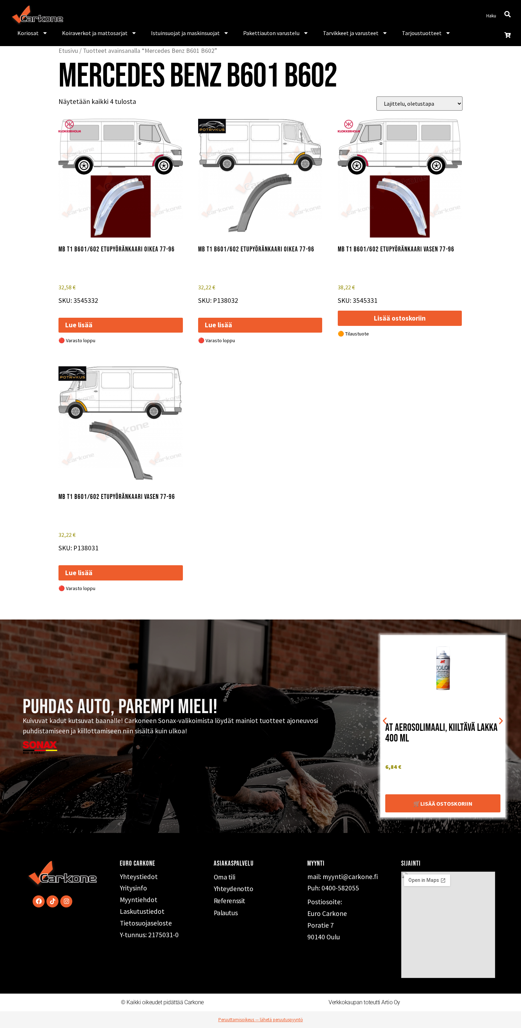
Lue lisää (79, 325)
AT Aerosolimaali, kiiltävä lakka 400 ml (441, 733)
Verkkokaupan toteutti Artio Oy (364, 1002)
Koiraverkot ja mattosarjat (95, 33)
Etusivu (68, 51)
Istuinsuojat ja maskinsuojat (185, 33)
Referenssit (229, 900)
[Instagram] (66, 901)
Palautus (225, 912)
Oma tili (224, 877)
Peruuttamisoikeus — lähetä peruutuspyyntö (260, 1020)
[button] (384, 720)
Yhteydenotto (233, 888)
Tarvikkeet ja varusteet (351, 33)
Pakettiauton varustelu (271, 33)
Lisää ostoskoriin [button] (400, 318)
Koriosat (28, 33)
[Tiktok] (52, 901)
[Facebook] (39, 901)
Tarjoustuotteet (422, 33)
